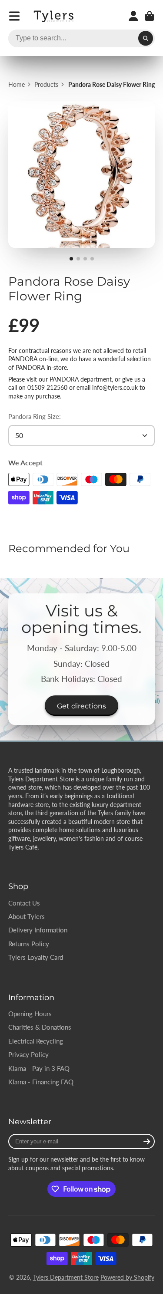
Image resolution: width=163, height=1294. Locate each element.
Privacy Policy (28, 1054)
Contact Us (24, 903)
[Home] (54, 16)
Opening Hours (30, 1013)
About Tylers (26, 916)
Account (133, 16)
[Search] (145, 38)
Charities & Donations (39, 1027)
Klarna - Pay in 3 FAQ (39, 1068)
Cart (149, 16)
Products (46, 84)
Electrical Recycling (35, 1041)
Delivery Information (37, 930)
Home (16, 84)
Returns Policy (28, 944)
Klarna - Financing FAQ (40, 1082)
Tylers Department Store (66, 1277)
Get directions (81, 705)
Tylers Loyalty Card (35, 957)
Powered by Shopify (127, 1277)
